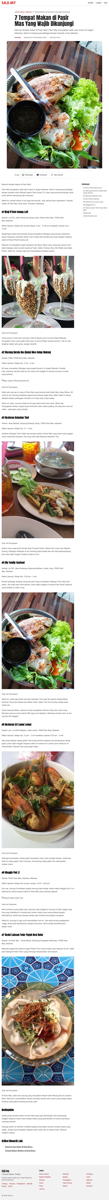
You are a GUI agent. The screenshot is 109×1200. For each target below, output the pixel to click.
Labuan (41, 1189)
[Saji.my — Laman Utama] (9, 2)
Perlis (41, 1186)
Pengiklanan (21, 1184)
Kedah (88, 1183)
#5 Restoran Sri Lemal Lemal (93, 202)
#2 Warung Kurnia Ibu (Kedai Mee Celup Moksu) (95, 192)
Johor (88, 1177)
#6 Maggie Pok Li (89, 205)
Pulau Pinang (67, 1183)
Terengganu (67, 1180)
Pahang (41, 1180)
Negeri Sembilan (45, 1177)
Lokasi (98, 3)
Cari (105, 3)
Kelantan (29, 12)
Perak (41, 1183)
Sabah (65, 1186)
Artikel (90, 3)
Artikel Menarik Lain (90, 216)
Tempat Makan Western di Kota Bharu (20, 1151)
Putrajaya (89, 1174)
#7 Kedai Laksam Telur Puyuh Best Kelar (95, 209)
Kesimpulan (87, 213)
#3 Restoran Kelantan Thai (92, 196)
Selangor (66, 1174)
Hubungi (12, 1184)
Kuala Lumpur (44, 1174)
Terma (10, 1186)
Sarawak (89, 1186)
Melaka (65, 1177)
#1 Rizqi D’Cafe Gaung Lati (92, 188)
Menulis (29, 1184)
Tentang (4, 1184)
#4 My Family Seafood (91, 199)
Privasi (4, 1186)
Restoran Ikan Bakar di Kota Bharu (19, 1147)
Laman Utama (19, 12)
